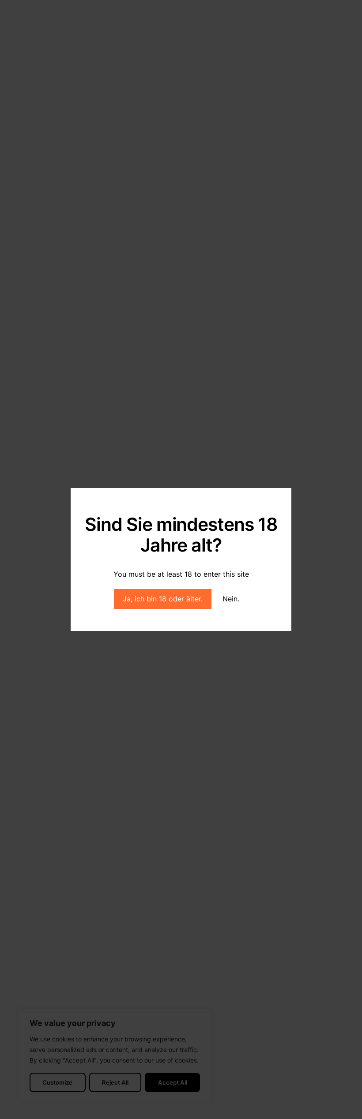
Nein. (230, 598)
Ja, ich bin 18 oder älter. (163, 598)
